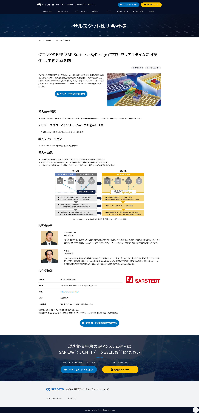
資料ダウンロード (152, 5)
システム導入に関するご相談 (80, 369)
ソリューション (80, 11)
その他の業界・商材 (154, 68)
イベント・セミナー (123, 11)
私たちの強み (47, 11)
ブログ (108, 11)
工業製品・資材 (139, 68)
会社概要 (151, 11)
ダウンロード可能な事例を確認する (72, 94)
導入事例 (95, 11)
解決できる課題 (63, 11)
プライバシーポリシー (54, 398)
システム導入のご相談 (130, 5)
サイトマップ (72, 398)
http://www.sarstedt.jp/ (69, 292)
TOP (39, 40)
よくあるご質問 (138, 11)
